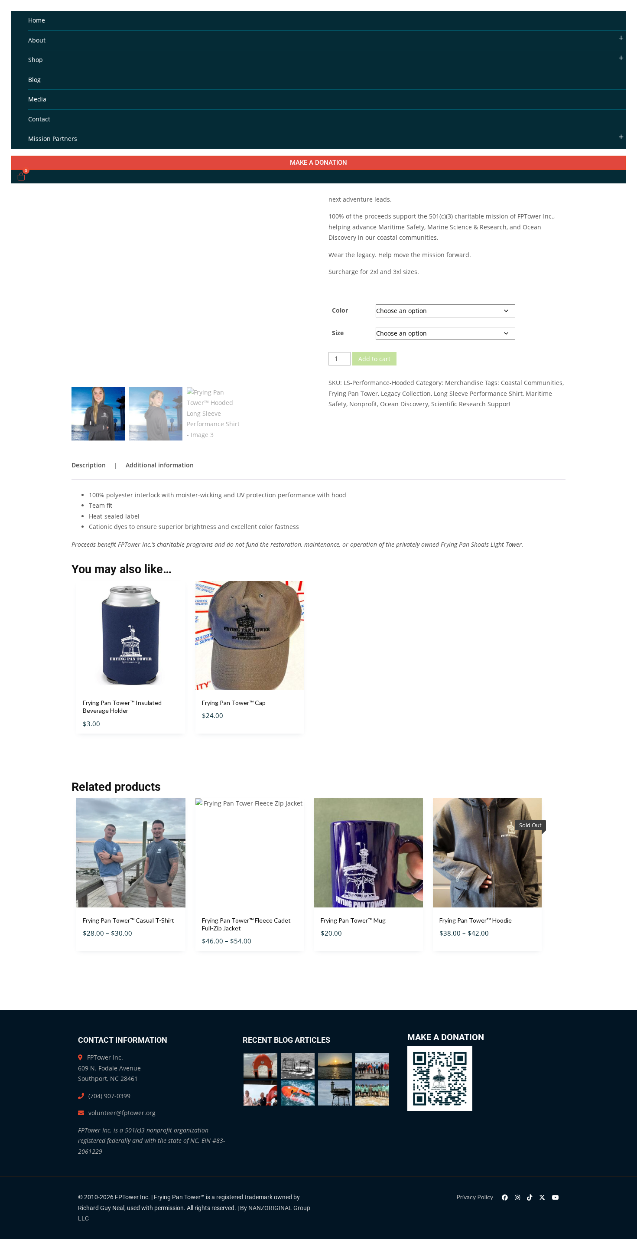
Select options (249, 697)
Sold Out (487, 914)
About (37, 40)
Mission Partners (52, 138)
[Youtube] (555, 1197)
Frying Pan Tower (353, 393)
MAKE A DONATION (318, 162)
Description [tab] (89, 465)
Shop (35, 59)
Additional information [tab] (160, 465)
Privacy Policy (474, 1197)
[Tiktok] (529, 1197)
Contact (39, 119)
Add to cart (374, 359)
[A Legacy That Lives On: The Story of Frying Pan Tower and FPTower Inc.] (298, 1066)
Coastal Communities (531, 383)
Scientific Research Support (471, 404)
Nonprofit (363, 404)
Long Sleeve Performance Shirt (478, 393)
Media (37, 99)
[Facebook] (505, 1197)
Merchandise (464, 383)
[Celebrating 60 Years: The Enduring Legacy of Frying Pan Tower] (335, 1093)
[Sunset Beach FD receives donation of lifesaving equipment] (372, 1066)
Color (340, 310)
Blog (34, 79)
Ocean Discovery (404, 404)
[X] (542, 1197)
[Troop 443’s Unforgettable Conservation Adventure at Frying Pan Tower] (372, 1093)
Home (36, 20)
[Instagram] (517, 1197)
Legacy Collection (406, 393)
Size (338, 333)
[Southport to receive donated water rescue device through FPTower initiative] (260, 1093)
